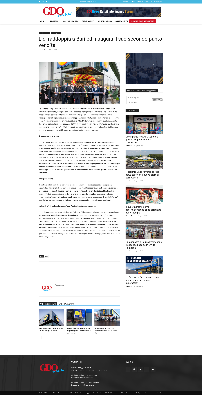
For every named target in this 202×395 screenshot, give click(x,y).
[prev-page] (40, 337)
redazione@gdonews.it (82, 368)
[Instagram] (43, 2)
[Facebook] (40, 2)
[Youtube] (53, 2)
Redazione (43, 50)
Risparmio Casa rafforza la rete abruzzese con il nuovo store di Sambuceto (142, 174)
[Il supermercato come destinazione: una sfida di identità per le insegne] (144, 194)
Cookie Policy (136, 393)
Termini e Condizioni (148, 393)
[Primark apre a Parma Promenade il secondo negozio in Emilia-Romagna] (144, 229)
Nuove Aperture (56, 33)
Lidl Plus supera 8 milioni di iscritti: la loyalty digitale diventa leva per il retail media (79, 330)
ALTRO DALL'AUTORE (66, 304)
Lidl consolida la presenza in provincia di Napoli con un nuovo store (105, 330)
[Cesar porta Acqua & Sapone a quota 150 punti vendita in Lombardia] (144, 124)
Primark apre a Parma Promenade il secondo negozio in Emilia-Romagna (144, 245)
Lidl (46, 256)
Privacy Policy (125, 393)
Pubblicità (160, 393)
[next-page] (43, 337)
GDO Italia (47, 33)
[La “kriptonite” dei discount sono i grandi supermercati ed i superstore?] (144, 265)
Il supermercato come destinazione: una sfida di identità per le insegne (143, 209)
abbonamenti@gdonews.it (83, 385)
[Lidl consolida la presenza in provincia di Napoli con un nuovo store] (107, 317)
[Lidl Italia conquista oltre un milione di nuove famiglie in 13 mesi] (51, 317)
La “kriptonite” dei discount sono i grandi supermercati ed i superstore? (143, 280)
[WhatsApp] (57, 55)
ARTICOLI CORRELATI (48, 304)
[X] (50, 2)
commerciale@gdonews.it (83, 377)
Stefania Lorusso (131, 216)
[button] (160, 21)
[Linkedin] (46, 2)
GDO (40, 33)
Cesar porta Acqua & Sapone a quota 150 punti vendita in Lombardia (142, 139)
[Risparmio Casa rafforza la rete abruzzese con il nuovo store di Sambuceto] (144, 159)
